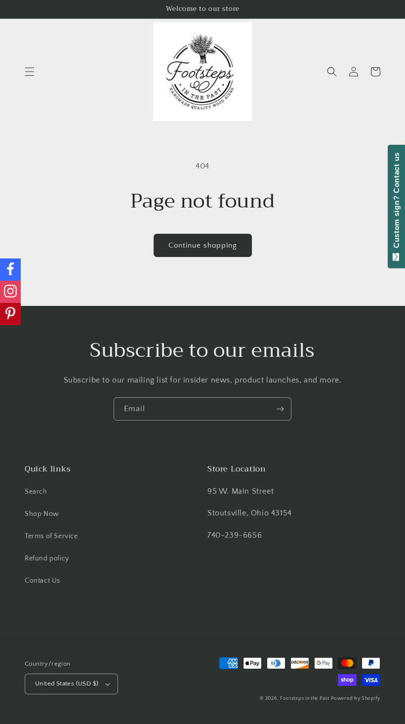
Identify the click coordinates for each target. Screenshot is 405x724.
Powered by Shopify (355, 698)
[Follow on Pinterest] (10, 314)
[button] (29, 72)
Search (36, 492)
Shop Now (42, 514)
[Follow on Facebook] (10, 269)
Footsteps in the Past (304, 698)
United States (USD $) (66, 683)
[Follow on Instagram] (10, 292)
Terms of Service (51, 536)
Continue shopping (202, 245)
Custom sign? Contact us (396, 202)
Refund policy (47, 558)
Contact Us (42, 581)
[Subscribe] (280, 409)
